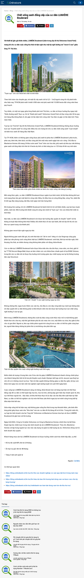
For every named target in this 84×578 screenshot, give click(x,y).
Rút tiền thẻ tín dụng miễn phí (21, 571)
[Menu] (2, 2)
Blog (11, 11)
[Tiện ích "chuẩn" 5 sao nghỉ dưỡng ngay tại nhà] (42, 280)
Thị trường (24, 21)
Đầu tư (19, 21)
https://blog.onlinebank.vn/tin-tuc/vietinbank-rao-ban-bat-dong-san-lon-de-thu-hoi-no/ (38, 485)
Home (6, 11)
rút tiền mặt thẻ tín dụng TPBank (22, 558)
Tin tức (29, 21)
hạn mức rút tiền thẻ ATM (20, 529)
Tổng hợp (21, 517)
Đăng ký (80, 2)
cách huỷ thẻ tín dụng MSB (20, 515)
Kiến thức (16, 517)
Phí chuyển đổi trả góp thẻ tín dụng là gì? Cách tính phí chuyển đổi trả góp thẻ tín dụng (26, 539)
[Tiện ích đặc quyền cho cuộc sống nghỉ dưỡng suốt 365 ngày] (42, 349)
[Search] (74, 2)
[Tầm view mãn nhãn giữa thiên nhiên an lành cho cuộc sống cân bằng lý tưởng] (42, 169)
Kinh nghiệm (16, 559)
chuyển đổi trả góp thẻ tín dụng (22, 544)
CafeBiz (77, 461)
